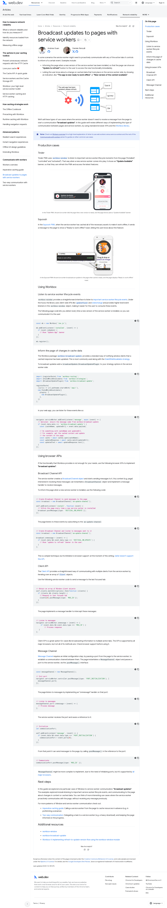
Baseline (63, 3)
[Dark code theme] (135, 320)
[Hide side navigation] (27, 904)
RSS (147, 893)
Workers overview (59, 134)
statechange (97, 303)
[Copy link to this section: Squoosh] (49, 219)
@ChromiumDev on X (153, 880)
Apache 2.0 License (47, 862)
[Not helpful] (133, 26)
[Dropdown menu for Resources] (43, 2)
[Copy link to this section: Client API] (50, 566)
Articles (7, 9)
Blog (92, 3)
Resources (35, 3)
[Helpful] (130, 26)
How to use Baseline (79, 3)
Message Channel (45, 656)
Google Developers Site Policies (79, 862)
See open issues (110, 884)
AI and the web (8, 15)
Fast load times (25, 15)
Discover (52, 3)
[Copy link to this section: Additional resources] (65, 824)
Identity (62, 15)
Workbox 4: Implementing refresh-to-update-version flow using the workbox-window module (81, 840)
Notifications (112, 15)
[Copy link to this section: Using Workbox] (58, 287)
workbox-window (49, 831)
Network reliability (130, 15)
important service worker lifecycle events (110, 300)
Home (40, 26)
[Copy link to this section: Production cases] (61, 145)
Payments (98, 15)
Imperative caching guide (52, 808)
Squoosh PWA (49, 225)
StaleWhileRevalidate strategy (117, 359)
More (102, 3)
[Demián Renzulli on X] (73, 52)
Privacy (42, 903)
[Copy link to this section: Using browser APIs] (64, 456)
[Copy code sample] (138, 320)
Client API (45, 571)
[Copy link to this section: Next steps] (53, 782)
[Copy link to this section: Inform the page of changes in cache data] (84, 351)
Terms (35, 903)
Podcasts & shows (131, 891)
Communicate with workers (50, 137)
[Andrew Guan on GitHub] (49, 52)
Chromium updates (132, 884)
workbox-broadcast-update (54, 836)
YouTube (149, 884)
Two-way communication (52, 815)
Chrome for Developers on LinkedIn (154, 888)
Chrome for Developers (133, 880)
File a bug (108, 880)
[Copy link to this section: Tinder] (47, 153)
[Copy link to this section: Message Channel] (59, 651)
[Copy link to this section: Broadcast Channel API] (64, 473)
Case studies (130, 887)
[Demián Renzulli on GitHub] (77, 52)
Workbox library (122, 126)
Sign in (161, 3)
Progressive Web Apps (80, 15)
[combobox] (121, 3)
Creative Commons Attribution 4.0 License (98, 859)
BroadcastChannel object (73, 479)
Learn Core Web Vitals (45, 15)
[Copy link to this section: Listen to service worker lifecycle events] (82, 294)
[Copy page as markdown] (86, 40)
